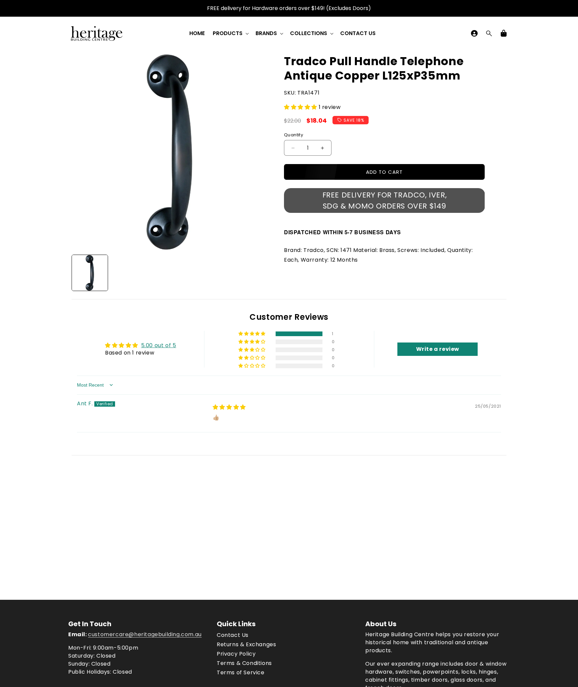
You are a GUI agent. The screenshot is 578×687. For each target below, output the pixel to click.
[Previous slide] (79, 273)
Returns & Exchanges (246, 644)
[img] (229, 407)
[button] (230, 33)
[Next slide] (260, 273)
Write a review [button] (437, 349)
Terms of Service (241, 672)
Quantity (293, 135)
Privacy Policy (236, 654)
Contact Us (233, 635)
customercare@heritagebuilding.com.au (145, 634)
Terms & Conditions (244, 663)
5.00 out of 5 (158, 345)
